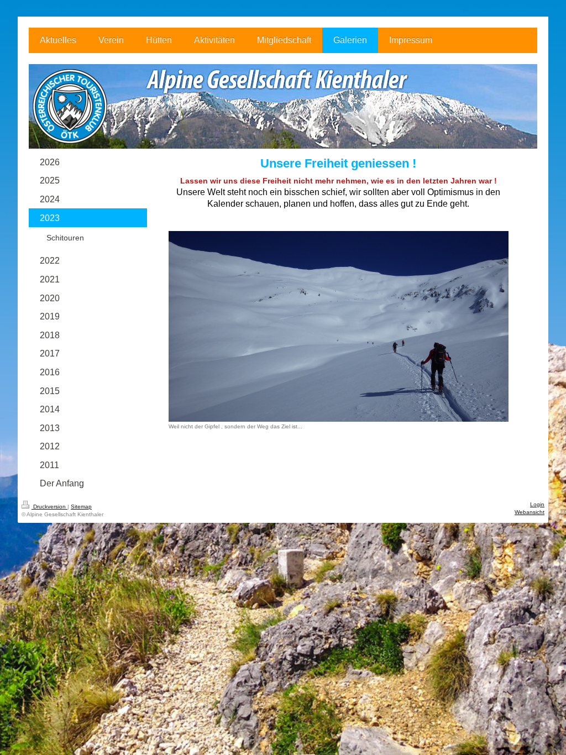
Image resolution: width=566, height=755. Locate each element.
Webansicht (529, 512)
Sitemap (81, 507)
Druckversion (49, 507)
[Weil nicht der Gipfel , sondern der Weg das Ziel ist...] (339, 326)
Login (537, 504)
